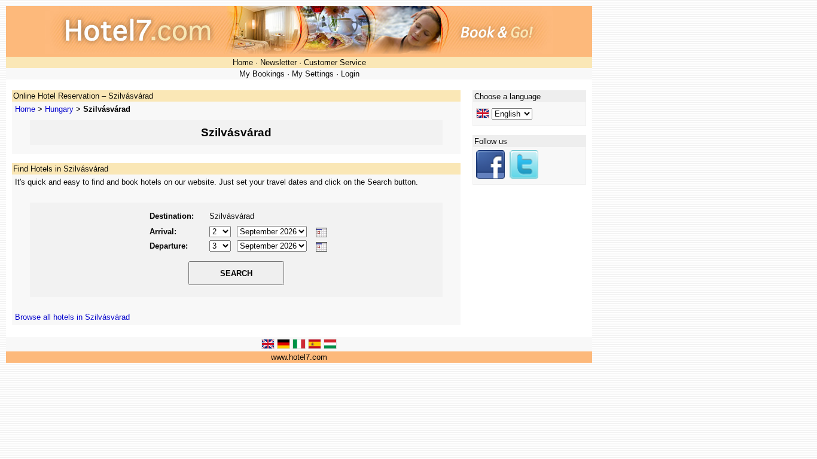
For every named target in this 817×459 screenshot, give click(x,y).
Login (350, 73)
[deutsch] (283, 346)
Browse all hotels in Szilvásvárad (72, 317)
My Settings (313, 73)
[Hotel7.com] (490, 176)
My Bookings (262, 73)
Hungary (59, 109)
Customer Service (335, 62)
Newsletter (278, 62)
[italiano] (299, 346)
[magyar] (330, 346)
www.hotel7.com (299, 357)
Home (243, 62)
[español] (314, 346)
